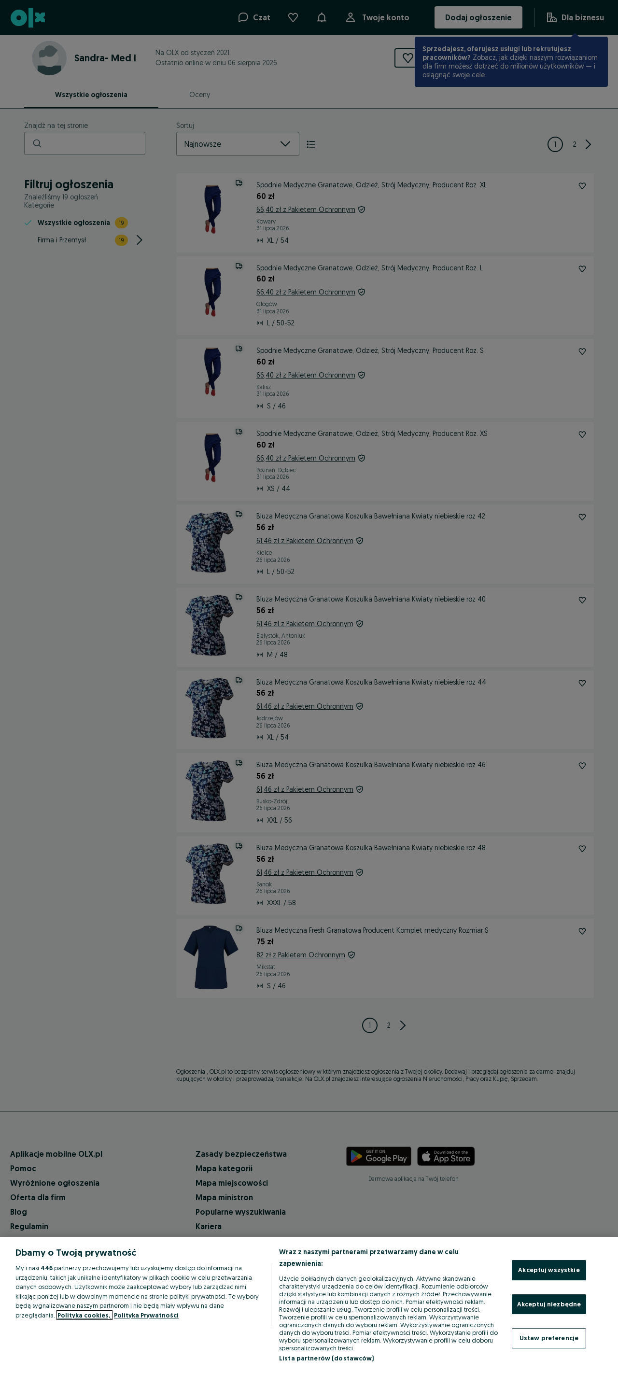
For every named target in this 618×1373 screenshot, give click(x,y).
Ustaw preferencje (549, 1338)
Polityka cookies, (84, 1315)
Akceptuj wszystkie (548, 1270)
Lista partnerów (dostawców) (326, 1358)
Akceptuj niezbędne (549, 1304)
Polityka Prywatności (146, 1315)
